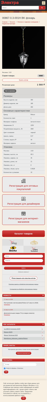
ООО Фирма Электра (19, 2)
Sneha (13, 249)
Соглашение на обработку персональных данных (23, 289)
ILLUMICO (34, 242)
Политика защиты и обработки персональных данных (23, 284)
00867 (41, 76)
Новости (7, 295)
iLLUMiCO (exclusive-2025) (12, 329)
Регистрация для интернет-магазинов (23, 220)
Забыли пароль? (23, 272)
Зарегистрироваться (23, 353)
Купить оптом (23, 80)
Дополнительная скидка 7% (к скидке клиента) (19, 313)
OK (24, 398)
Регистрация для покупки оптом (24, 278)
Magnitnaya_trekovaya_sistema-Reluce (16, 338)
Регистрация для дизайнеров (23, 203)
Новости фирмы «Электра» (14, 368)
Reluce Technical (34, 249)
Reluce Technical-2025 (11, 335)
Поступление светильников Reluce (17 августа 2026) (21, 303)
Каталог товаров (23, 233)
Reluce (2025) (8, 332)
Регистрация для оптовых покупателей (23, 187)
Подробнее (7, 304)
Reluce (13, 242)
